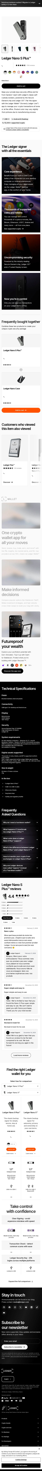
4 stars (26, 918)
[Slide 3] (27, 49)
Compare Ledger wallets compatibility (17, 129)
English (6, 1379)
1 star (13, 922)
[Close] (39, 1449)
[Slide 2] (19, 49)
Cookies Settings (21, 1460)
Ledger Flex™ (8, 465)
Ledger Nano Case (11, 388)
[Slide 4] (34, 49)
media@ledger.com (21, 1302)
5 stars (17, 918)
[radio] (5, 72)
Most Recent (7, 918)
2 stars (5, 922)
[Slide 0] (5, 49)
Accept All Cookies (21, 1465)
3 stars (34, 918)
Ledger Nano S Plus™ (12, 350)
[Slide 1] (12, 49)
